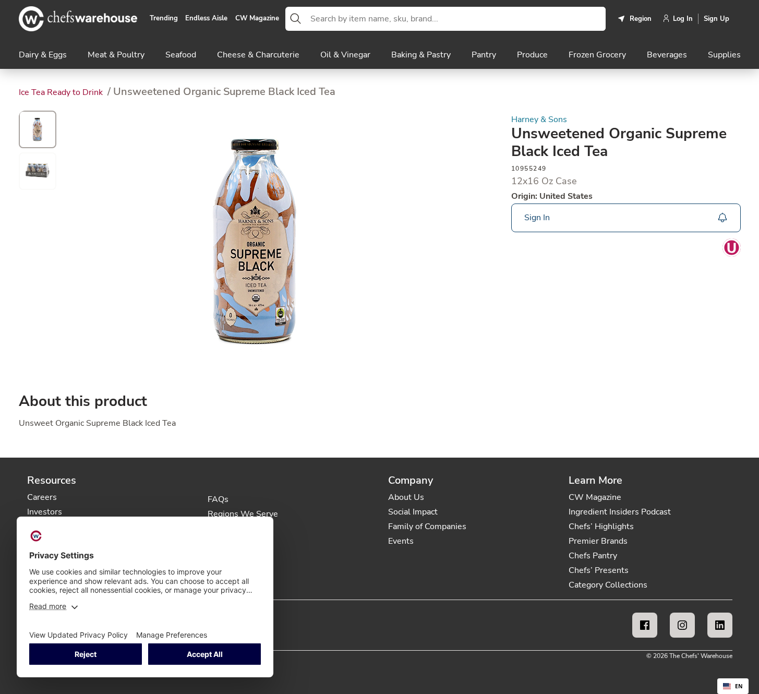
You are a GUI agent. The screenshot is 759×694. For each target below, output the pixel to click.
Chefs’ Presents (599, 570)
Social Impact (413, 512)
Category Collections (608, 585)
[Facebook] (644, 625)
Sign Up (716, 18)
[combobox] (456, 19)
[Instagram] (682, 625)
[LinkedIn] (719, 625)
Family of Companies (427, 526)
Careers (42, 497)
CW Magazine (257, 19)
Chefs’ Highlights (601, 526)
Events (401, 541)
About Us (406, 497)
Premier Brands (598, 541)
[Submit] (295, 19)
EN (739, 686)
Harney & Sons (539, 120)
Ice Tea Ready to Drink (62, 92)
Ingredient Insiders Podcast (620, 512)
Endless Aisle (206, 19)
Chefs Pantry (593, 556)
